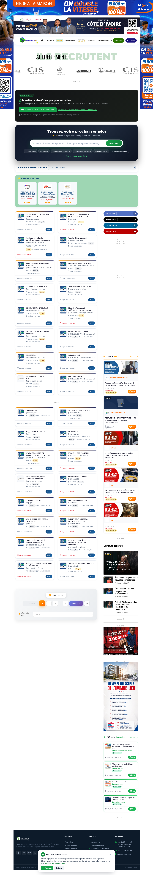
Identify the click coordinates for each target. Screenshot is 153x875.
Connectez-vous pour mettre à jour (39, 110)
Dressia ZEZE (113, 569)
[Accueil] (42, 40)
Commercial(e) (31, 410)
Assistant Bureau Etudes (78, 331)
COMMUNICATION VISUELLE (37, 308)
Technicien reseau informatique (81, 563)
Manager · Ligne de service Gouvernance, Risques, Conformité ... (79, 542)
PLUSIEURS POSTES (33, 500)
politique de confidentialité (55, 863)
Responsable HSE (75, 376)
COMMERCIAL (31, 355)
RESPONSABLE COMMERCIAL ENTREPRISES (37, 520)
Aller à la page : (25, 614)
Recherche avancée (77, 156)
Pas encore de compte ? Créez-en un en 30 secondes (77, 110)
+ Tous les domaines (119, 151)
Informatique (31, 151)
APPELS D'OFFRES (70, 40)
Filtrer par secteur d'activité (33, 167)
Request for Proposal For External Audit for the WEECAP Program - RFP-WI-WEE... (120, 384)
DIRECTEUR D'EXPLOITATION (79, 263)
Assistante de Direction (77, 477)
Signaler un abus (131, 867)
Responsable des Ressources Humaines (37, 332)
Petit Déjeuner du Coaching (122, 782)
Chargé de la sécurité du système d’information (36, 541)
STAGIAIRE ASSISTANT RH (78, 453)
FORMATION (91, 40)
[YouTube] (29, 853)
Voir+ (49, 229)
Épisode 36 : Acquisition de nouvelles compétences (126, 578)
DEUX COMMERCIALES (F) (78, 500)
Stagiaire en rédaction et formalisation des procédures (38, 239)
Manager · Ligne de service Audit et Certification (39, 564)
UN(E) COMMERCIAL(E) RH (36, 432)
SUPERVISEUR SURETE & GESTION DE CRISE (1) (78, 520)
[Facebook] (18, 853)
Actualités (69, 842)
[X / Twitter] (35, 853)
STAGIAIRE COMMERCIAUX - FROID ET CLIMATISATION (79, 215)
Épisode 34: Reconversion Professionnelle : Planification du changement (126, 605)
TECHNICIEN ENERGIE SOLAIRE (80, 287)
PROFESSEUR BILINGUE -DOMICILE (35, 377)
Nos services (95, 842)
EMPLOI (59, 40)
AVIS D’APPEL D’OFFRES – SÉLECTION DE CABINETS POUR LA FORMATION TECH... (120, 491)
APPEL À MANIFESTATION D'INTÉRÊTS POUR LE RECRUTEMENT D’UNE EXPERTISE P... (119, 455)
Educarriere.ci (27, 867)
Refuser (59, 868)
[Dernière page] (87, 603)
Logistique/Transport (83, 151)
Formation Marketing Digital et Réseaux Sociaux (123, 799)
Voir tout (132, 357)
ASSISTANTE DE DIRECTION (36, 287)
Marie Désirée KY (123, 583)
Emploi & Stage (71, 845)
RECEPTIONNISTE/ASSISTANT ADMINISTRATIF (37, 215)
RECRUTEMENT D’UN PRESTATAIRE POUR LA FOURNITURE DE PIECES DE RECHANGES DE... (120, 420)
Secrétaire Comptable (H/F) (79, 410)
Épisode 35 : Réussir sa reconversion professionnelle (124, 591)
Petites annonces (97, 845)
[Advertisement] (121, 259)
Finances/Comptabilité (61, 151)
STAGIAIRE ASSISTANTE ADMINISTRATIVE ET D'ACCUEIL (38, 454)
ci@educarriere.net (125, 851)
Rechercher (114, 143)
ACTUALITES (50, 40)
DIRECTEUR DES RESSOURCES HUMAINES (37, 264)
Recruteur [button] (118, 40)
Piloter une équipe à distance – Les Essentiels (123, 765)
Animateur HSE (74, 355)
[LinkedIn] (24, 853)
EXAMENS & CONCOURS (105, 40)
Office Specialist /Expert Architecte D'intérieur (36, 478)
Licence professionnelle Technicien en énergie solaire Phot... (123, 746)
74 (65, 603)
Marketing (44, 151)
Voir (133, 391)
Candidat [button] (131, 40)
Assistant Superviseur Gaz (78, 238)
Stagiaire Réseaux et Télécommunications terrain (79, 309)
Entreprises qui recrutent (100, 848)
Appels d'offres (71, 848)
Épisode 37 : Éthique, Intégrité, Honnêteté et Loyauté (117, 564)
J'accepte (48, 868)
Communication (101, 151)
